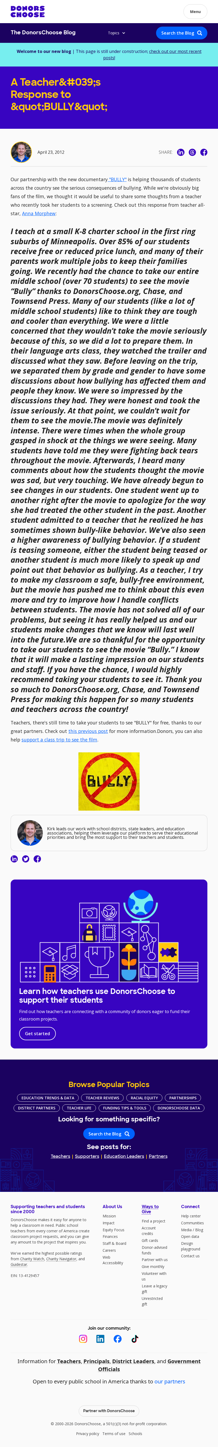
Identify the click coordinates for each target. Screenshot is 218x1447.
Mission (109, 1215)
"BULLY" (117, 179)
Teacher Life (79, 1107)
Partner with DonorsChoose (109, 1411)
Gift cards (150, 1240)
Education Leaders (124, 1157)
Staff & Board (114, 1243)
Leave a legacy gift (154, 1288)
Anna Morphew (39, 213)
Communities (192, 1222)
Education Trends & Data (48, 1097)
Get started (37, 1033)
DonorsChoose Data (179, 1107)
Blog (199, 1229)
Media (186, 1229)
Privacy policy (87, 1433)
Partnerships (182, 1097)
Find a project (153, 1221)
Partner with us (155, 1259)
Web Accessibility (113, 1260)
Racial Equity (144, 1097)
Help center (191, 1215)
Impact (109, 1222)
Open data (190, 1236)
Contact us (190, 1255)
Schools (135, 1433)
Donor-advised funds (154, 1250)
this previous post (88, 731)
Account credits (149, 1230)
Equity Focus (113, 1229)
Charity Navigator (61, 1258)
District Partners (36, 1107)
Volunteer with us (154, 1276)
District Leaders (133, 1361)
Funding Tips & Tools (124, 1107)
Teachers (60, 1157)
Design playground (190, 1246)
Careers (109, 1250)
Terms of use (113, 1433)
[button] (195, 11)
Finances (110, 1236)
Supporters (87, 1157)
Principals (96, 1361)
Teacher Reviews (102, 1097)
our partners (169, 1381)
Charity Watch (32, 1258)
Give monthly (153, 1266)
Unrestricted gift (152, 1301)
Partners (158, 1157)
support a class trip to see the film (59, 739)
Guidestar (19, 1264)
